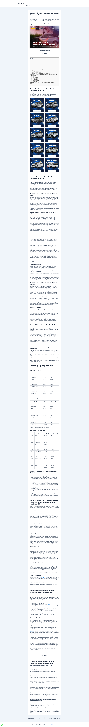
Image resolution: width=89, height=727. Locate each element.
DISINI (49, 604)
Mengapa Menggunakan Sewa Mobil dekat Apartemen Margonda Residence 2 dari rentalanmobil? (44, 75)
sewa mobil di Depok (44, 577)
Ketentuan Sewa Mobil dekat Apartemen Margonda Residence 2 (42, 73)
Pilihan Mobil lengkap (36, 81)
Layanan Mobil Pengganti (36, 80)
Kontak (45, 1)
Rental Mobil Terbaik (55, 1)
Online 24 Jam (35, 76)
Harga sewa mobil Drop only (37, 72)
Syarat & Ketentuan (63, 1)
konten (49, 1)
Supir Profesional (35, 79)
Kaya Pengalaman (35, 78)
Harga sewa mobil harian (35, 71)
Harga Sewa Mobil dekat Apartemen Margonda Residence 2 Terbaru (42, 70)
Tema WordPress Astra (53, 724)
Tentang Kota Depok (34, 83)
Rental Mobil (20, 3)
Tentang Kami (28, 5)
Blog (41, 1)
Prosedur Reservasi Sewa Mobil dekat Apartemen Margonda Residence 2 (43, 82)
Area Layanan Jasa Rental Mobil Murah (32, 1)
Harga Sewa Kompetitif (36, 77)
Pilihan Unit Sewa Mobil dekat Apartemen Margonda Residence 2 (41, 59)
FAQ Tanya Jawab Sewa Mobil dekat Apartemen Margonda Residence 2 (42, 84)
